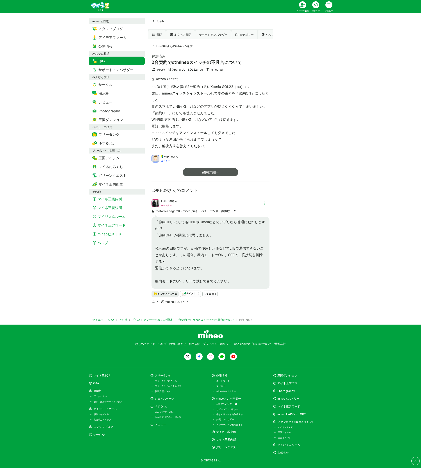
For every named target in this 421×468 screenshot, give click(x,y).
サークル (99, 434)
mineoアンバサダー (228, 398)
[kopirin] (155, 158)
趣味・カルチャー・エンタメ (108, 401)
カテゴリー (246, 34)
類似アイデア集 (101, 414)
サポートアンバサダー (213, 34)
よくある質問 (182, 34)
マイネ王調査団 (226, 432)
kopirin (168, 156)
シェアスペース (165, 398)
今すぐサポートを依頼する (229, 414)
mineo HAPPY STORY (291, 414)
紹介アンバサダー (225, 404)
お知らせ (283, 452)
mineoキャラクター (226, 391)
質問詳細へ (210, 172)
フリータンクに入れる (166, 381)
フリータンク (163, 375)
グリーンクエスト (227, 447)
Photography (286, 391)
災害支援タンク (162, 391)
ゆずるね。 (162, 406)
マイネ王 (220, 386)
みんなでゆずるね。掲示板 (168, 417)
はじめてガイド (145, 344)
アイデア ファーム (105, 409)
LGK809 (166, 201)
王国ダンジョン (287, 375)
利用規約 (194, 344)
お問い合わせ (177, 344)
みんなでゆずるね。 (165, 411)
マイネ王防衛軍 (287, 383)
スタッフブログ (103, 427)
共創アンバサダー (225, 419)
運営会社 (280, 344)
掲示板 (97, 391)
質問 (159, 34)
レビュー (160, 424)
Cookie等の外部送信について (253, 344)
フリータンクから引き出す (168, 386)
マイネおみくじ (285, 427)
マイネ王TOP (101, 375)
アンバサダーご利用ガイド (229, 424)
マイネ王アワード (288, 406)
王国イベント (284, 437)
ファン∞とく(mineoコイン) (295, 421)
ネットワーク (223, 381)
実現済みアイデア (102, 419)
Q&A (160, 21)
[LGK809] (155, 202)
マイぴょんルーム (288, 445)
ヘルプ (270, 34)
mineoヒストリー (288, 398)
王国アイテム (284, 432)
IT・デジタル (100, 396)
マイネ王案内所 (226, 439)
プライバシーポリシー (217, 344)
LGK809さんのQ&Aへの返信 (174, 46)
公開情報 (221, 375)
